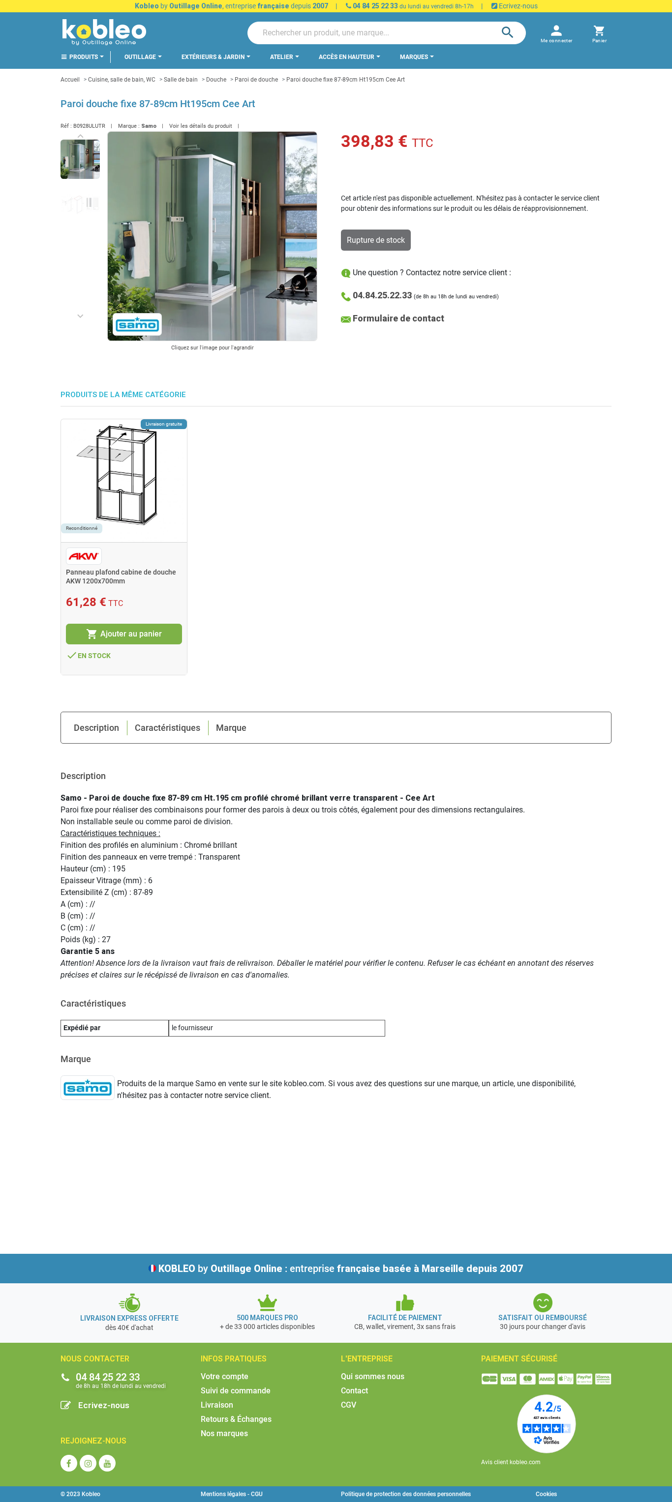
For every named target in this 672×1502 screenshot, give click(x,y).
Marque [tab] (231, 727)
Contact (354, 1390)
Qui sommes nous (372, 1376)
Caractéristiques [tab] (167, 727)
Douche (216, 79)
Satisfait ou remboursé (542, 1318)
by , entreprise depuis (231, 6)
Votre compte (224, 1376)
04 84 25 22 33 (374, 6)
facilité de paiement (405, 1318)
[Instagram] (88, 1463)
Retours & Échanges (236, 1419)
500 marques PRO (267, 1318)
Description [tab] (96, 727)
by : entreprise (340, 1268)
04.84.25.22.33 (382, 295)
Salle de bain (181, 79)
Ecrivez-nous (517, 6)
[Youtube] (107, 1463)
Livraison (217, 1405)
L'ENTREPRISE (367, 1358)
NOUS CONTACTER (95, 1358)
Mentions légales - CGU (232, 1494)
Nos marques (224, 1433)
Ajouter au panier (124, 634)
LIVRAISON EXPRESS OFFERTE (129, 1318)
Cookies (546, 1494)
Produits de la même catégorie (123, 395)
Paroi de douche (256, 79)
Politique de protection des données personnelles (406, 1494)
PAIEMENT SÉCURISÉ (519, 1358)
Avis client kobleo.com (511, 1462)
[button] (599, 32)
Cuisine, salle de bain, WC (121, 79)
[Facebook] (69, 1463)
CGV (348, 1405)
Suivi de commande (236, 1390)
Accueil (70, 79)
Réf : (66, 126)
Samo (148, 126)
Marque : (129, 126)
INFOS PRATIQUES (234, 1358)
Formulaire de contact (398, 318)
